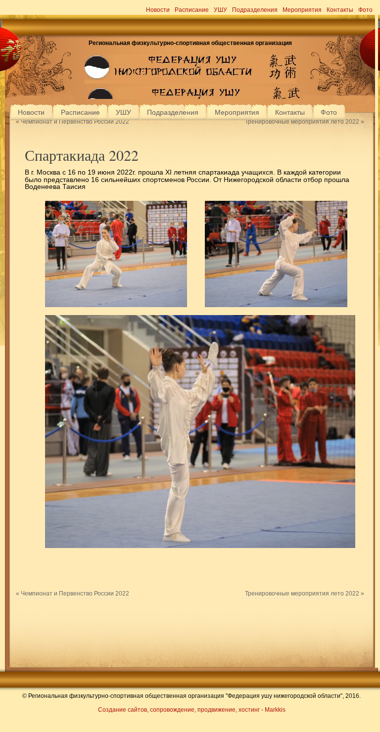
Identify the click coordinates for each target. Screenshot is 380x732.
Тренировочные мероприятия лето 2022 (304, 121)
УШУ (220, 9)
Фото (365, 9)
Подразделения (255, 9)
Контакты (340, 9)
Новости (158, 9)
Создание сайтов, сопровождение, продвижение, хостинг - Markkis (191, 709)
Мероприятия (302, 9)
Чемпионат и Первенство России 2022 (72, 121)
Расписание (192, 9)
